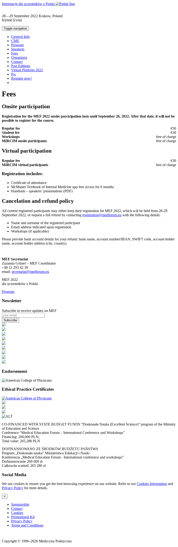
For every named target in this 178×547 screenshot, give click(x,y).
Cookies (17, 513)
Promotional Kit (23, 517)
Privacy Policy (12, 488)
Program (17, 45)
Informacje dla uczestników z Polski (29, 4)
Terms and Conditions (27, 525)
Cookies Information (152, 484)
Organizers (19, 57)
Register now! (21, 78)
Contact (16, 62)
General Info (20, 37)
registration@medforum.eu (101, 215)
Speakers (17, 49)
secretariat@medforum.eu (30, 272)
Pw (13, 74)
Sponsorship (20, 504)
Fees (14, 53)
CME (15, 41)
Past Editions (20, 66)
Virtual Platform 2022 (27, 70)
